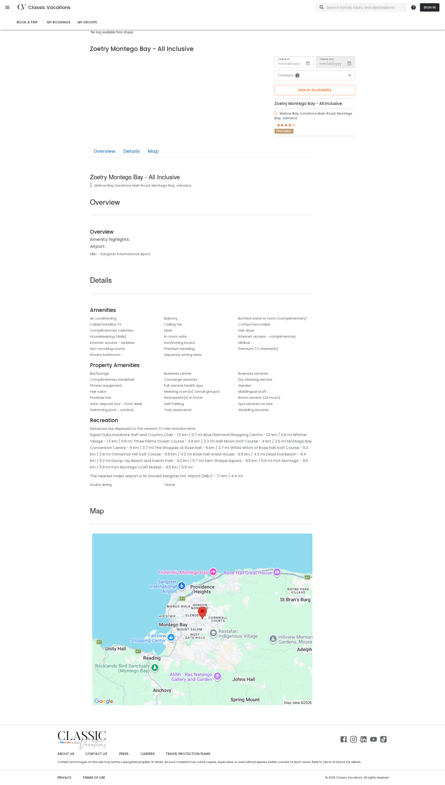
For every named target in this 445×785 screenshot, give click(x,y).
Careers (147, 753)
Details (131, 151)
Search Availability (315, 90)
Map (153, 151)
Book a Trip (27, 22)
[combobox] (360, 7)
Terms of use (94, 777)
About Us (65, 753)
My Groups (87, 22)
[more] (413, 7)
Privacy (64, 777)
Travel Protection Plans (188, 753)
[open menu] (7, 7)
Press (123, 753)
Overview (104, 151)
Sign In (430, 7)
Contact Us (96, 753)
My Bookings (58, 22)
